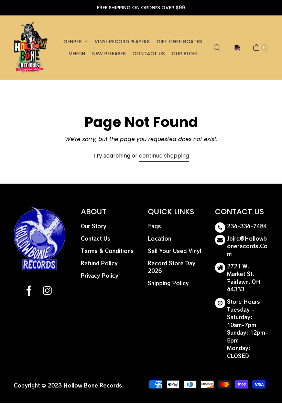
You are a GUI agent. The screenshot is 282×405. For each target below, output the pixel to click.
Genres (72, 41)
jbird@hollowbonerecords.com (247, 246)
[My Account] (236, 47)
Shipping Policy (168, 283)
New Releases (109, 53)
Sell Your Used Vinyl (174, 250)
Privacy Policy (99, 275)
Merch (76, 53)
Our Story (93, 226)
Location (159, 238)
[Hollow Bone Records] (31, 47)
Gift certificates (179, 41)
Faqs (154, 226)
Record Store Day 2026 (171, 267)
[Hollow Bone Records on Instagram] (46, 291)
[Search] (217, 47)
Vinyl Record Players (122, 41)
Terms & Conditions (107, 250)
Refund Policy (99, 263)
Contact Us (148, 53)
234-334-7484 (247, 226)
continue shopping (164, 156)
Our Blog (184, 53)
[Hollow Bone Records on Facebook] (28, 291)
